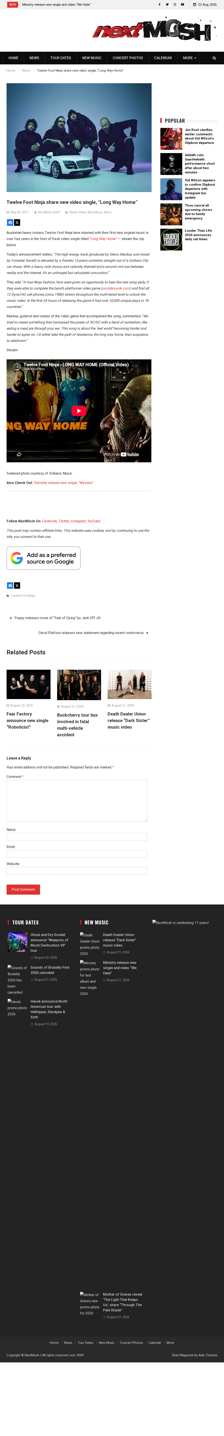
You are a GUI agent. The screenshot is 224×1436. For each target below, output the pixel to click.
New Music (92, 58)
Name (11, 830)
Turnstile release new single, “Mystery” (64, 483)
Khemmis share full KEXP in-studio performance (79, 5)
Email (11, 847)
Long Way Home (103, 239)
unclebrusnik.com (116, 288)
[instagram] (175, 4)
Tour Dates (60, 58)
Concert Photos (128, 58)
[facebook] (159, 4)
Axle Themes (208, 1355)
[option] (84, 4)
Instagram (78, 521)
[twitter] (167, 4)
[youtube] (182, 4)
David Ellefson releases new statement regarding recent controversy (91, 633)
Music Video (78, 212)
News (34, 58)
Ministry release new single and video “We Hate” (119, 968)
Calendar (163, 58)
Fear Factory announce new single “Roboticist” (27, 720)
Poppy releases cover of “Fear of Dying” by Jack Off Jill (57, 618)
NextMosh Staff (49, 212)
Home (13, 58)
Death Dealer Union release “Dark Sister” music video (129, 720)
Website (13, 864)
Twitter (64, 521)
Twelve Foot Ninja (23, 595)
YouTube (94, 521)
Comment (15, 777)
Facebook (49, 521)
